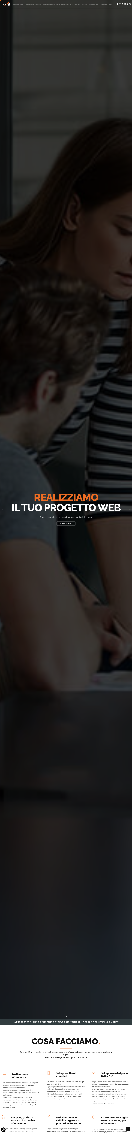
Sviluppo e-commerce (23, 4)
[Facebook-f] (117, 4)
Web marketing (66, 4)
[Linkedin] (122, 4)
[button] (2, 509)
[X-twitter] (125, 4)
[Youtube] (127, 4)
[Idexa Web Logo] (6, 4)
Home (14, 4)
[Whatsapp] (130, 4)
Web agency (104, 4)
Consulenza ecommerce (79, 4)
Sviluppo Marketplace (38, 4)
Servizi (98, 4)
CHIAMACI (66, 524)
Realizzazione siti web (53, 4)
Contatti (112, 4)
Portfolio (91, 4)
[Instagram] (120, 4)
